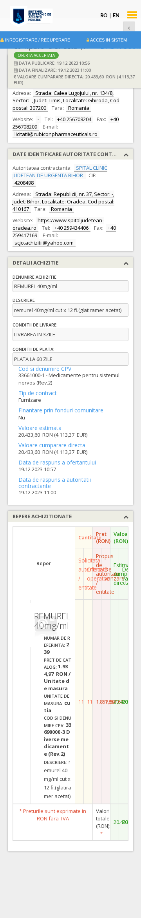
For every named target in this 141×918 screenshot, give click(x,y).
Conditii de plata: (33, 349)
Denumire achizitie (34, 277)
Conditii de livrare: (35, 325)
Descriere (24, 300)
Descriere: (55, 762)
